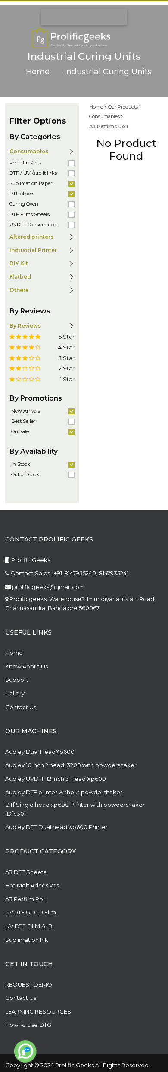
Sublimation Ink (26, 939)
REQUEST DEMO (28, 984)
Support (16, 679)
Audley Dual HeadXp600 (40, 751)
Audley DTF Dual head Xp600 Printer (56, 826)
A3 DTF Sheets (25, 872)
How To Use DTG (28, 1024)
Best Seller (23, 421)
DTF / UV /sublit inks (33, 173)
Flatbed (20, 276)
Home (38, 72)
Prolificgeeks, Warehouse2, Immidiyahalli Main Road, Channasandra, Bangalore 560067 (80, 603)
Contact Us (20, 707)
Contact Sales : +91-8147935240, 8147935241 (68, 573)
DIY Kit (18, 263)
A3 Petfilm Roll (25, 899)
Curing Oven (23, 204)
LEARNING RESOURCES (38, 1011)
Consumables (105, 116)
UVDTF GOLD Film (30, 912)
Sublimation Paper (30, 183)
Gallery (15, 693)
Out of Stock (25, 474)
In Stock (20, 464)
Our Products (123, 107)
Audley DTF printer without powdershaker (63, 792)
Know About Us (26, 666)
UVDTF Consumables (33, 225)
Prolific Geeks (30, 559)
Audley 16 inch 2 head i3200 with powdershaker (71, 765)
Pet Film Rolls (25, 163)
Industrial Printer (33, 250)
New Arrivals (25, 411)
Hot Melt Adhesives (32, 885)
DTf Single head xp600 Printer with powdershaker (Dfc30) (75, 809)
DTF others (21, 194)
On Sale (20, 431)
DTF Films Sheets (29, 214)
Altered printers (31, 237)
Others (18, 290)
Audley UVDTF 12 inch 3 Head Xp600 (55, 778)
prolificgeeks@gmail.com (48, 586)
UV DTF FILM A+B (29, 926)
